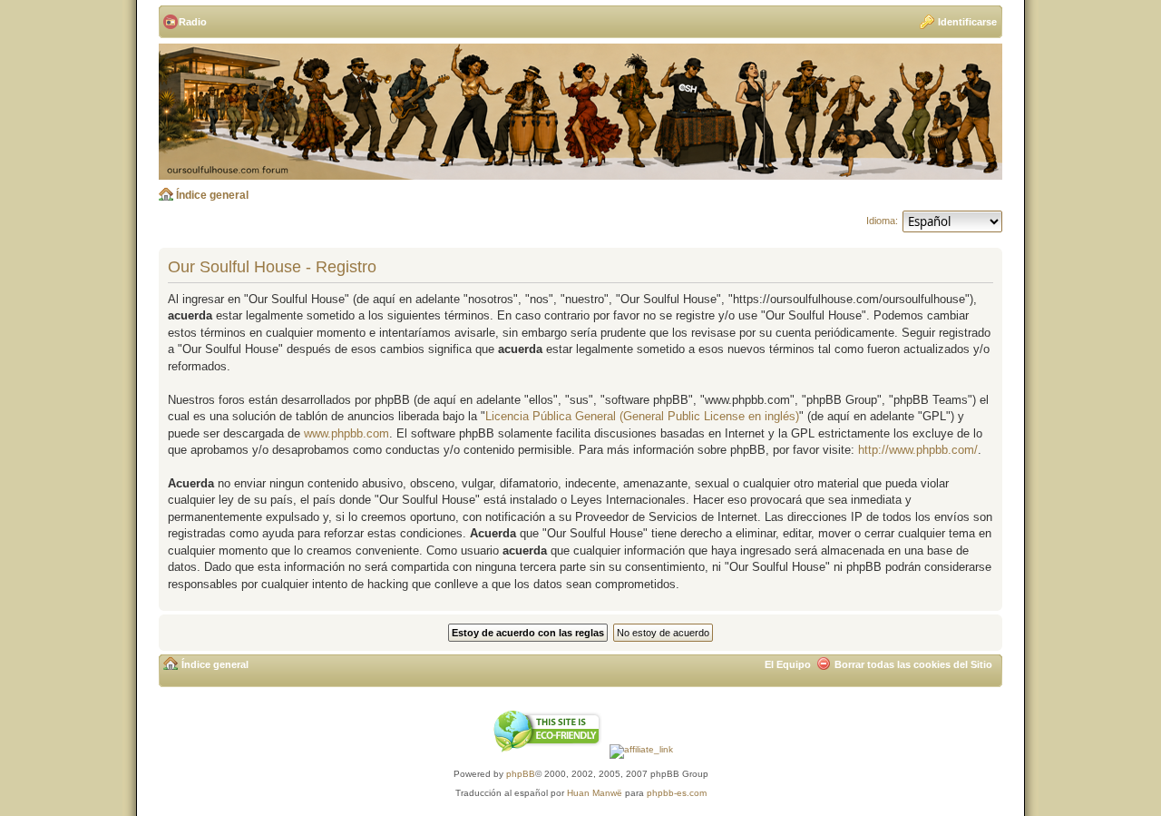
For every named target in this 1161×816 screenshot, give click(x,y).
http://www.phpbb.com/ (918, 450)
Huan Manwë (594, 793)
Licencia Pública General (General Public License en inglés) (642, 416)
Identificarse (967, 21)
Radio (193, 21)
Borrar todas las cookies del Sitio (913, 664)
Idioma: (882, 220)
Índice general (212, 195)
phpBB (520, 774)
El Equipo (788, 664)
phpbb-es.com (677, 793)
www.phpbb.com (346, 433)
